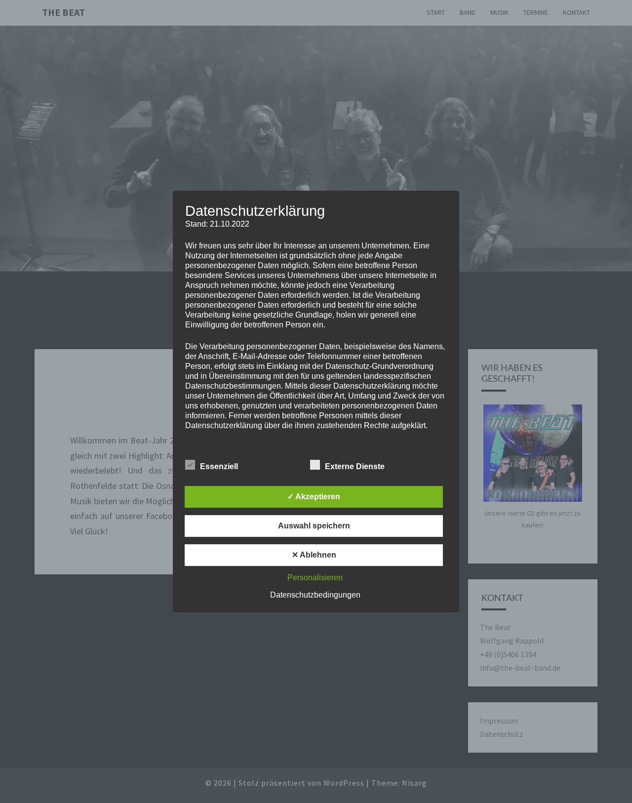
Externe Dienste (355, 466)
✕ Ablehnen (314, 555)
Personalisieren (315, 577)
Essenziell (219, 466)
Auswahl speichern (314, 526)
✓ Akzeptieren (313, 496)
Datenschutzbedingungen (315, 595)
